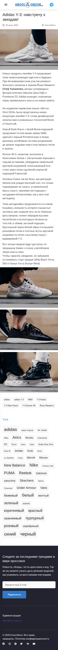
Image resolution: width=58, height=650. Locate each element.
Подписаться (14, 594)
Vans (43, 487)
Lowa (20, 458)
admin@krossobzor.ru (12, 620)
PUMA (9, 473)
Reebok (25, 473)
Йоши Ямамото (47, 405)
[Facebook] (3, 644)
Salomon (41, 473)
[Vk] (27, 644)
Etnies (23, 444)
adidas (7, 399)
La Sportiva (9, 458)
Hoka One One (45, 444)
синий (10, 534)
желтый (43, 495)
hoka (32, 444)
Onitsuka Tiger (48, 466)
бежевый (11, 495)
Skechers (27, 480)
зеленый (11, 503)
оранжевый (12, 518)
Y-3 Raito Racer (11, 405)
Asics (17, 437)
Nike (34, 465)
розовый (11, 526)
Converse (42, 438)
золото (26, 503)
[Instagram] (10, 644)
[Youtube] (34, 644)
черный (28, 533)
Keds (30, 451)
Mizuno (43, 457)
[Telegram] (52, 4)
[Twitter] (21, 644)
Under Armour (26, 487)
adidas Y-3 (19, 399)
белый (28, 495)
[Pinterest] (15, 644)
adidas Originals (27, 430)
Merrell (31, 457)
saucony (9, 480)
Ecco (14, 444)
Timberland (8, 488)
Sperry (41, 481)
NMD (30, 399)
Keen (39, 451)
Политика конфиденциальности (32, 638)
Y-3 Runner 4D (28, 405)
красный (35, 511)
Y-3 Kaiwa (41, 399)
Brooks (29, 437)
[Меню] (6, 4)
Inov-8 (7, 451)
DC (5, 444)
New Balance (14, 465)
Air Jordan (42, 430)
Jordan (19, 450)
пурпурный (35, 518)
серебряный (31, 526)
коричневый (14, 511)
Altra (6, 438)
